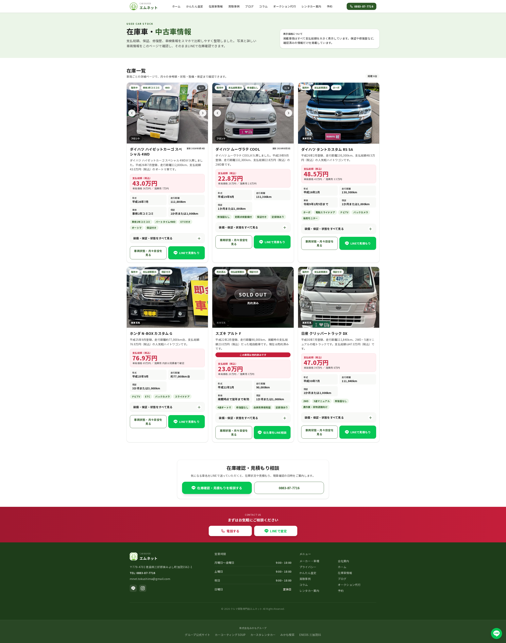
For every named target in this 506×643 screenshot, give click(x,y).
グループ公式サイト (197, 635)
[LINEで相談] (496, 633)
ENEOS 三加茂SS (310, 635)
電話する (233, 531)
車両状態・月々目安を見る (148, 253)
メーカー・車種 (309, 561)
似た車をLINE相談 (274, 432)
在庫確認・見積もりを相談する (219, 487)
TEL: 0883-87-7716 (142, 573)
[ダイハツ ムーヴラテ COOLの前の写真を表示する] (217, 113)
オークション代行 (284, 6)
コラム (263, 6)
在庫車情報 (216, 6)
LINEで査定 (278, 531)
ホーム (176, 6)
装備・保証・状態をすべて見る (167, 238)
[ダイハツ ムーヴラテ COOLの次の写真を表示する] (288, 113)
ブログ (249, 6)
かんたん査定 (194, 6)
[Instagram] (142, 588)
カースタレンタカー (263, 635)
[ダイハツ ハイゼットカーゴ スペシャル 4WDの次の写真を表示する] (202, 113)
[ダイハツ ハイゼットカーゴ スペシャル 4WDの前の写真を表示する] (131, 113)
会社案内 (343, 561)
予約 (329, 6)
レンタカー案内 (311, 6)
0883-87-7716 (363, 6)
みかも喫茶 (287, 635)
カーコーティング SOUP (230, 635)
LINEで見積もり (189, 253)
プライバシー (307, 567)
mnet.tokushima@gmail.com (150, 579)
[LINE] (133, 588)
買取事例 (234, 6)
